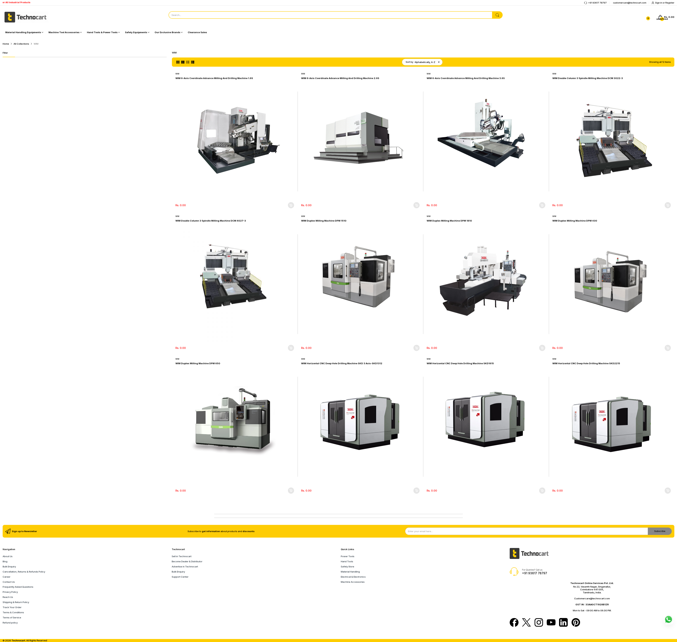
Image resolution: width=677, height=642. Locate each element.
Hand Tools (347, 561)
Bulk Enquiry (9, 566)
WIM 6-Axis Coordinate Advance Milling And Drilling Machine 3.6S (466, 78)
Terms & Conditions (13, 612)
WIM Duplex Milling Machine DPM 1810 (449, 220)
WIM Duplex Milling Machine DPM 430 (574, 220)
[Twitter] (526, 623)
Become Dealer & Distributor (187, 561)
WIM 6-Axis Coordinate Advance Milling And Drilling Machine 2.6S (340, 78)
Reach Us (8, 597)
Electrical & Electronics (353, 576)
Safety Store (347, 566)
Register (669, 2)
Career (6, 576)
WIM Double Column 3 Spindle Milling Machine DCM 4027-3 (210, 220)
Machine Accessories (353, 581)
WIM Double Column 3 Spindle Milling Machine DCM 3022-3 (587, 78)
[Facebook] (514, 623)
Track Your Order (12, 607)
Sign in (659, 2)
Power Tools (347, 556)
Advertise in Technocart (185, 566)
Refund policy (10, 622)
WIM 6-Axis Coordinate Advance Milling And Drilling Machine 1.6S (214, 78)
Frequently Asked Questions (18, 586)
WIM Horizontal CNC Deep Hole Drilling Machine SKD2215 (586, 363)
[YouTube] (551, 622)
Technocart (18, 640)
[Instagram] (538, 623)
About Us (8, 556)
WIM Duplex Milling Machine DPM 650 (197, 363)
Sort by (409, 61)
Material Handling (350, 571)
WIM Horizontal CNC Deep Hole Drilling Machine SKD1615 (460, 363)
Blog (5, 561)
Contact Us (9, 581)
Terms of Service (12, 617)
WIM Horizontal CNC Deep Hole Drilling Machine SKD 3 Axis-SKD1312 (341, 363)
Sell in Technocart (181, 556)
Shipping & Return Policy (16, 602)
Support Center (180, 576)
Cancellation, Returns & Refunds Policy (24, 571)
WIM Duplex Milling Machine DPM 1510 (323, 220)
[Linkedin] (563, 623)
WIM (177, 74)
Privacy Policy (10, 591)
